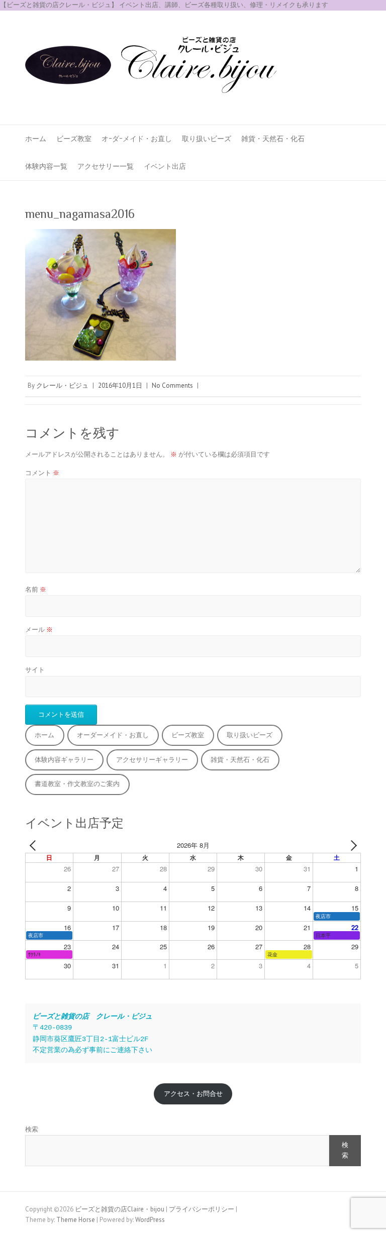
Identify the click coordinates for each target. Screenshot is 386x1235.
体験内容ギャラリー (64, 759)
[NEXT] (351, 845)
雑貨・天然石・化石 (273, 138)
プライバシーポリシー (201, 1209)
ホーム (35, 138)
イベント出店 (165, 166)
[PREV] (34, 845)
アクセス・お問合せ (193, 1093)
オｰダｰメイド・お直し (137, 138)
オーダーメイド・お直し (113, 735)
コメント (42, 473)
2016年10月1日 (120, 385)
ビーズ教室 (73, 138)
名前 (35, 589)
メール (39, 629)
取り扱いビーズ (206, 138)
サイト (35, 669)
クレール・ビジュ (62, 385)
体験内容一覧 (46, 166)
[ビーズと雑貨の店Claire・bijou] (150, 68)
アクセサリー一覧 (105, 166)
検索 (31, 1129)
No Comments (172, 385)
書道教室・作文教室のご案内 (77, 783)
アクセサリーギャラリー (152, 759)
